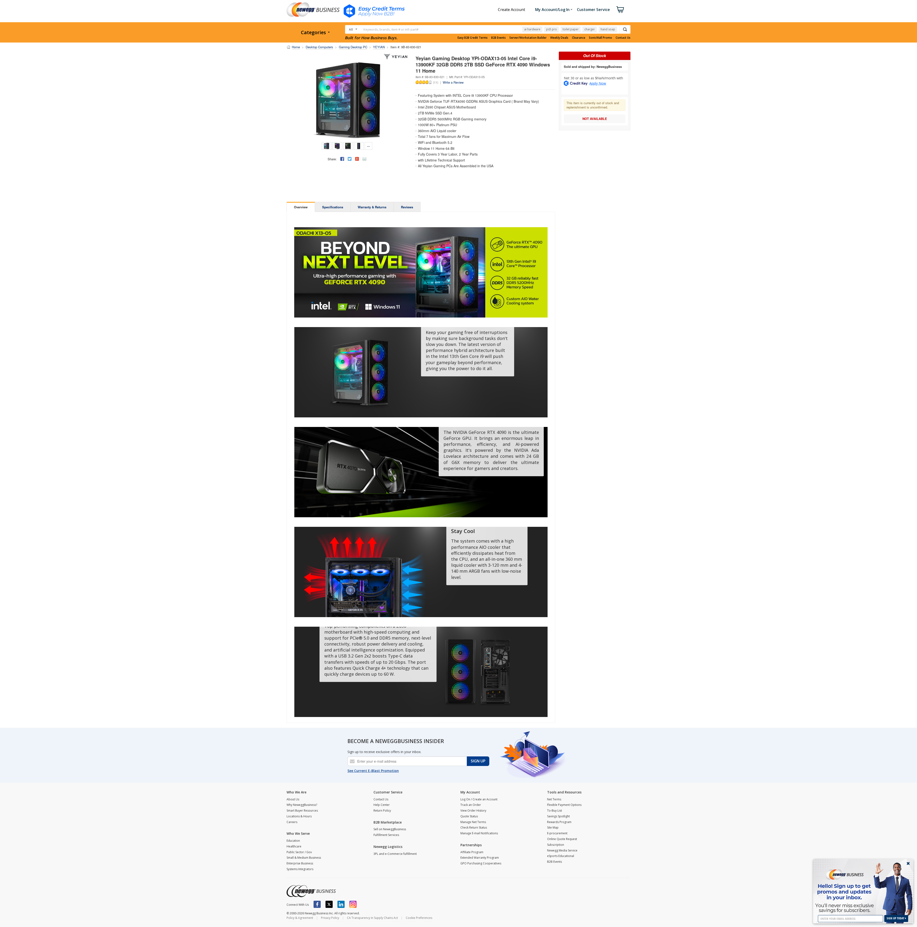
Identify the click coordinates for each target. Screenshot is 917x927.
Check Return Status (473, 827)
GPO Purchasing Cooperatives (480, 863)
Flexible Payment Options (564, 805)
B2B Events (498, 38)
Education (293, 841)
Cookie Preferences (419, 918)
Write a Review (453, 82)
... (368, 145)
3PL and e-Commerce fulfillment (395, 854)
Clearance (578, 38)
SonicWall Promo (600, 38)
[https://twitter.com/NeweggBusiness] (329, 904)
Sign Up (478, 761)
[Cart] (620, 10)
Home (296, 47)
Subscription (555, 845)
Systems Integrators (300, 869)
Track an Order (470, 805)
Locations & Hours (299, 816)
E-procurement (557, 833)
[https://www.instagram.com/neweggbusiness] (353, 904)
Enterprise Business (300, 863)
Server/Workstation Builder (528, 38)
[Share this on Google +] (357, 159)
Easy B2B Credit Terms (473, 38)
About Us (293, 799)
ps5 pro (551, 29)
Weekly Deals (559, 38)
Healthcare (294, 846)
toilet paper (571, 29)
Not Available (594, 118)
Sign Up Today (896, 918)
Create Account (511, 9)
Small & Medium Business (304, 858)
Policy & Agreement (300, 918)
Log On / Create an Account (478, 799)
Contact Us (623, 38)
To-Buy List (554, 810)
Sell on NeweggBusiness (389, 829)
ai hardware (532, 29)
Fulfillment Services (386, 835)
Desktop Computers (319, 47)
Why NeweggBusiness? (302, 805)
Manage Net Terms (473, 822)
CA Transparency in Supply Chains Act (372, 918)
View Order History (473, 810)
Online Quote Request (562, 839)
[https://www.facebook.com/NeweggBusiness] (317, 904)
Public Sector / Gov (299, 852)
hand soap (608, 29)
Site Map (553, 827)
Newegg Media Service (562, 850)
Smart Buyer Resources (302, 810)
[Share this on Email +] (364, 159)
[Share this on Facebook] (342, 159)
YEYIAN (379, 47)
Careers (292, 822)
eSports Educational (560, 856)
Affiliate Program (471, 852)
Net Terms (554, 799)
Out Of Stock (594, 55)
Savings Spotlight (558, 816)
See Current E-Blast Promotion (373, 770)
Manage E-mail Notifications (479, 833)
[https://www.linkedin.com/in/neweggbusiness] (341, 904)
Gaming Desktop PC (353, 47)
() (435, 82)
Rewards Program (559, 822)
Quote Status (469, 816)
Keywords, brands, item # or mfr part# (390, 29)
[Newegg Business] (311, 891)
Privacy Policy (330, 918)
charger (589, 29)
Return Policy (382, 810)
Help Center (381, 805)
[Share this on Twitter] (350, 159)
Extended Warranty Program (479, 858)
